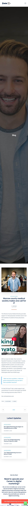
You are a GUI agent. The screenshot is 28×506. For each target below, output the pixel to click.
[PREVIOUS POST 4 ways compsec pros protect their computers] (3, 409)
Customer (8, 401)
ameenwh (15, 306)
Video (15, 401)
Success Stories (14, 296)
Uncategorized (7, 424)
